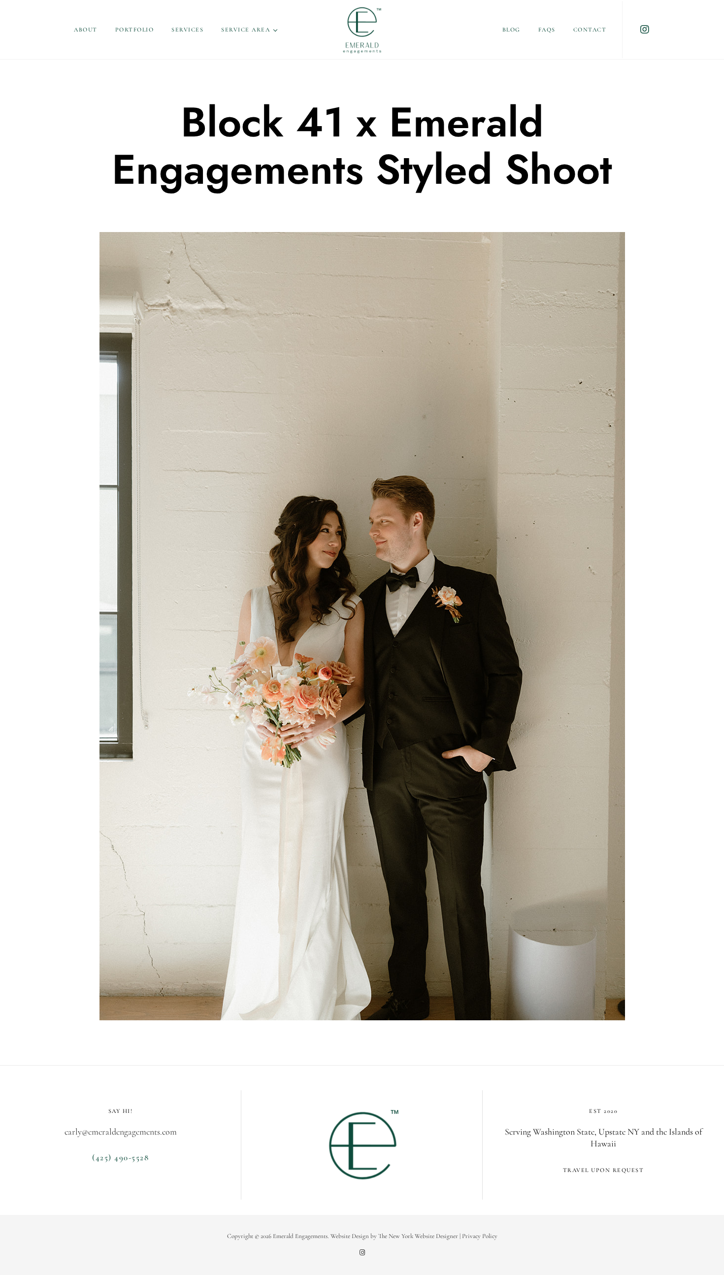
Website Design (349, 1236)
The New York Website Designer (418, 1236)
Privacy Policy (479, 1236)
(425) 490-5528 (120, 1157)
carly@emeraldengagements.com (121, 1131)
